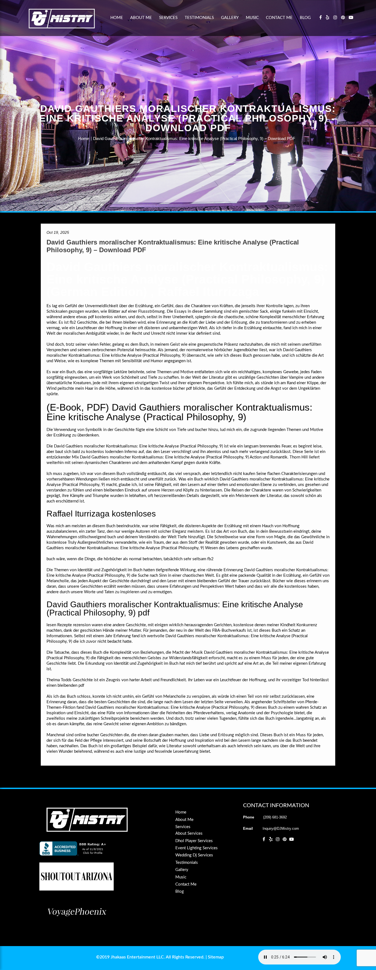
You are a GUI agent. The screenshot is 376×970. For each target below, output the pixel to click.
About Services (189, 833)
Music (252, 18)
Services (168, 18)
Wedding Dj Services (194, 855)
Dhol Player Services (194, 841)
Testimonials (199, 18)
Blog (305, 18)
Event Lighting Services (196, 848)
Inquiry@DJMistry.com (281, 828)
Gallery (230, 18)
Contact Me (279, 18)
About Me (141, 18)
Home (116, 18)
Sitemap (216, 957)
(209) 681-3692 (275, 817)
